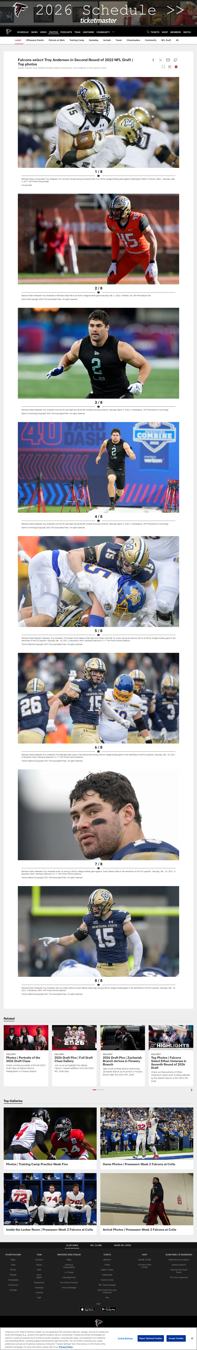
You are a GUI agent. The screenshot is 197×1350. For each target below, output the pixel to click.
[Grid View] (169, 67)
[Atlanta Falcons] (98, 1323)
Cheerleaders (13, 1280)
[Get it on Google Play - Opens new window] (108, 1311)
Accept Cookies (176, 1338)
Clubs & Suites (107, 1280)
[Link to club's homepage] (8, 31)
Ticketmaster (107, 1275)
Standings (39, 1287)
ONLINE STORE (144, 1260)
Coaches (39, 1292)
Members (107, 1260)
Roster (39, 1265)
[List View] (176, 67)
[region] (98, 1338)
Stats (39, 1270)
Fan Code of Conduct (69, 1282)
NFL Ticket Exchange (107, 1285)
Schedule (39, 1260)
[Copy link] (175, 60)
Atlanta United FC (179, 1265)
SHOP (144, 1254)
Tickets (107, 1265)
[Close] (192, 1338)
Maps (69, 1260)
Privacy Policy (66, 1347)
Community (13, 1285)
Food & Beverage (69, 1287)
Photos (13, 1270)
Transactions (39, 1282)
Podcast (13, 1275)
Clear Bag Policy (69, 1277)
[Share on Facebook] (153, 62)
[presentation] (192, 1090)
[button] (94, 1090)
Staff (39, 1297)
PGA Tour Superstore (179, 1277)
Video (13, 1265)
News (13, 1260)
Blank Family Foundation (179, 1260)
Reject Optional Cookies (150, 1338)
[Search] (148, 32)
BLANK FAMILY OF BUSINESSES (179, 1254)
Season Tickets (107, 1270)
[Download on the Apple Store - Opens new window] (87, 1309)
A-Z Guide (69, 1272)
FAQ (107, 1297)
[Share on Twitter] (160, 62)
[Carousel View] (163, 67)
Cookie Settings (125, 1338)
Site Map (13, 1290)
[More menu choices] (113, 32)
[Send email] (168, 62)
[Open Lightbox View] (98, 133)
